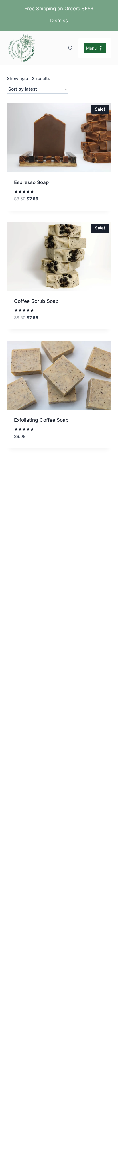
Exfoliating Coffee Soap (41, 420)
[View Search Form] (70, 48)
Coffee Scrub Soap (36, 301)
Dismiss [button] (59, 20)
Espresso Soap (31, 182)
